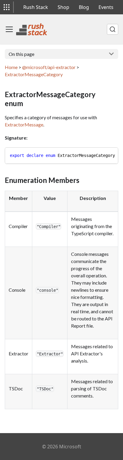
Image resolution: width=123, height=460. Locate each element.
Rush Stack (35, 7)
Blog (84, 7)
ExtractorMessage (24, 124)
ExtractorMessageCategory (34, 74)
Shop (63, 7)
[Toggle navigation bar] (9, 29)
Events (106, 7)
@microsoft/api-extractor (49, 67)
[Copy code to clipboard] (111, 155)
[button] (6, 7)
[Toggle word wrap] (100, 155)
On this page (21, 54)
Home (11, 67)
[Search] (112, 29)
